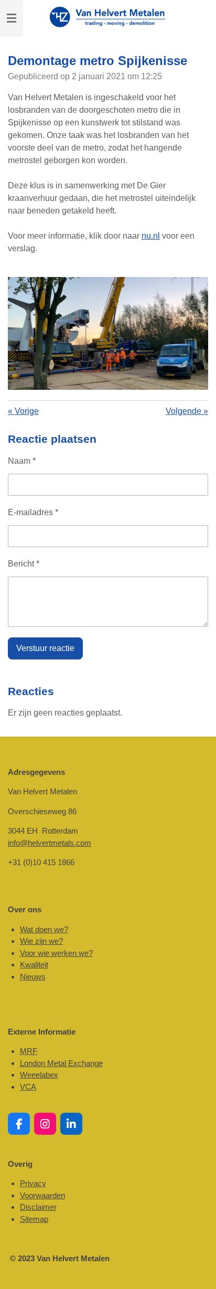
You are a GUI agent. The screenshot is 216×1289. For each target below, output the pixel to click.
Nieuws (33, 976)
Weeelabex (39, 1074)
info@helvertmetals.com (49, 842)
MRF (28, 1051)
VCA (28, 1086)
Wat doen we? (44, 929)
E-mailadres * (33, 512)
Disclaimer (38, 1206)
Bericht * (23, 563)
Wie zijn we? (41, 940)
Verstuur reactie (45, 648)
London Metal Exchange (61, 1063)
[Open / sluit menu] (11, 18)
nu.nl (151, 235)
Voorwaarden (42, 1195)
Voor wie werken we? (56, 953)
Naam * (22, 460)
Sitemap (34, 1219)
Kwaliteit (34, 964)
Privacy (33, 1183)
